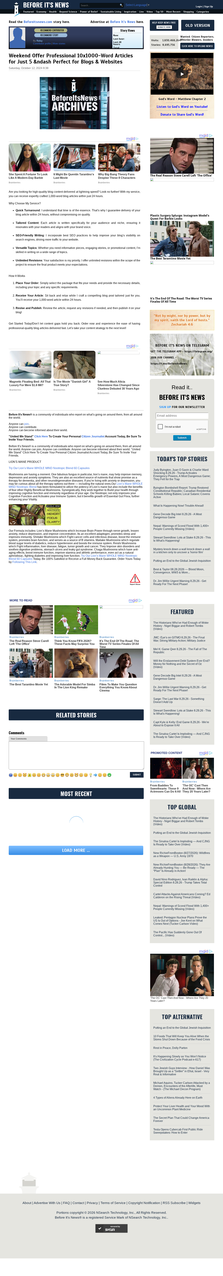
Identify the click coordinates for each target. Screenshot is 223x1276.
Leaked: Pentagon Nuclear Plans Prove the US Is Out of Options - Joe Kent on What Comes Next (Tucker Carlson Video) (180, 920)
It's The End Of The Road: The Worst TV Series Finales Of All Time (119, 644)
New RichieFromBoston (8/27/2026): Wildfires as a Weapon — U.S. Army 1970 (181, 854)
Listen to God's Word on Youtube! (182, 107)
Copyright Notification (144, 1203)
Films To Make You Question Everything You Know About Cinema (118, 687)
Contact (78, 1203)
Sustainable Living (111, 11)
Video (150, 11)
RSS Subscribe (174, 1203)
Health (53, 11)
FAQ (66, 1203)
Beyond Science (68, 11)
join (26, 423)
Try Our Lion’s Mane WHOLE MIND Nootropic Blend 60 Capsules (49, 468)
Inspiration (130, 11)
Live (141, 11)
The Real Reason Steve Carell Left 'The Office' (29, 642)
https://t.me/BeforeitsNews (169, 363)
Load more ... (76, 850)
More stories (59, 43)
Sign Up (208, 6)
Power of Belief (89, 11)
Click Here (41, 436)
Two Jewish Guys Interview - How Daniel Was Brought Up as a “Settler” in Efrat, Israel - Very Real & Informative (181, 1071)
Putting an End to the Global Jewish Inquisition (182, 560)
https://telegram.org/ (198, 351)
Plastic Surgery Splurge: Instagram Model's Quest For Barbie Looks (179, 217)
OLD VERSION (197, 25)
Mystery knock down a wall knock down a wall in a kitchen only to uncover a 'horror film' (181, 551)
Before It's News (46, 4)
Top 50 (159, 11)
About (26, 1203)
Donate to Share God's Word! (182, 115)
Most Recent (173, 11)
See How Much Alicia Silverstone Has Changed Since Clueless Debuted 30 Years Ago (119, 385)
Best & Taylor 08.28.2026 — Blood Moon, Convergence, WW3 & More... (178, 571)
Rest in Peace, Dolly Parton (170, 1047)
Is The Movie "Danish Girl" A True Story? (72, 383)
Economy (41, 11)
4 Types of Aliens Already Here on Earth (177, 1097)
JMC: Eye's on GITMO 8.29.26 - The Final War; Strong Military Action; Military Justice (179, 639)
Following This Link (24, 562)
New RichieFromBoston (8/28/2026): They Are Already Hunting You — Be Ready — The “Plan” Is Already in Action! (181, 867)
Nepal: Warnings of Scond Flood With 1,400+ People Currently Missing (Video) (181, 527)
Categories (203, 11)
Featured (28, 11)
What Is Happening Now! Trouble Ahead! (178, 505)
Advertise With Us (47, 1203)
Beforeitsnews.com (38, 22)
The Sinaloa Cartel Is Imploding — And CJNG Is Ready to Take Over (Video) (181, 735)
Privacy (92, 1203)
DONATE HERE (164, 27)
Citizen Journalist (93, 436)
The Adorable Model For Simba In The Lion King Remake (74, 686)
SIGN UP (165, 407)
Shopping (188, 11)
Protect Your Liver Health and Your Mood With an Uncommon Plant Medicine (181, 1108)
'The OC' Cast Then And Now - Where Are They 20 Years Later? (196, 788)
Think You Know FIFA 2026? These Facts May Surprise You (74, 642)
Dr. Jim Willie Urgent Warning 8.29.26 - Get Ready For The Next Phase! (179, 582)
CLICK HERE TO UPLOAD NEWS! (197, 46)
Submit (182, 437)
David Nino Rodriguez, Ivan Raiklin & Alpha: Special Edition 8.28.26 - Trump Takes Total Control (180, 882)
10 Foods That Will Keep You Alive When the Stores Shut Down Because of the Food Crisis (181, 1038)
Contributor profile (42, 43)
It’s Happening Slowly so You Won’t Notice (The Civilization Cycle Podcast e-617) (179, 1058)
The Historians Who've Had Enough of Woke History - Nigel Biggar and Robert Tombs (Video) (181, 625)
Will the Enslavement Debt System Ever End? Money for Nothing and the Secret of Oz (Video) (181, 664)
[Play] (182, 74)
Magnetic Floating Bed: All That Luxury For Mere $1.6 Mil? (30, 383)
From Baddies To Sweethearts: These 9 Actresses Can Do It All (165, 788)
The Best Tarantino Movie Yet (28, 684)
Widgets (194, 1203)
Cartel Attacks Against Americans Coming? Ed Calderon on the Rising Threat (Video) (181, 896)
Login (199, 6)
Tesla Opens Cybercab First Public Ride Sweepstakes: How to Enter (178, 1131)
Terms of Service (113, 1203)
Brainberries (15, 390)
